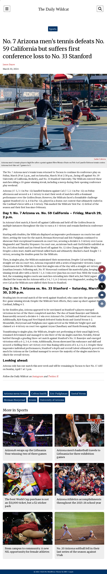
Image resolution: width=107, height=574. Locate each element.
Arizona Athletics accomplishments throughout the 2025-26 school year (79, 501)
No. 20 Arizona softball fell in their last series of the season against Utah (78, 552)
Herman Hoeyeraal (14, 399)
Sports (52, 29)
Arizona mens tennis (16, 393)
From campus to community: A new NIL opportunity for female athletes (27, 550)
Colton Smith (39, 393)
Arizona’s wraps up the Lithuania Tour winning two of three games (26, 452)
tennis (32, 399)
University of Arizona (52, 399)
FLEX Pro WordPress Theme (51, 572)
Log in (71, 572)
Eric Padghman (58, 393)
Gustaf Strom (78, 393)
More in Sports (15, 410)
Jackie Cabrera (100, 159)
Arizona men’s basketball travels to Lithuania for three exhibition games (78, 454)
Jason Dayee (9, 64)
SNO (65, 572)
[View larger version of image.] (53, 115)
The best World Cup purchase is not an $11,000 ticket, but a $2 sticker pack (27, 503)
